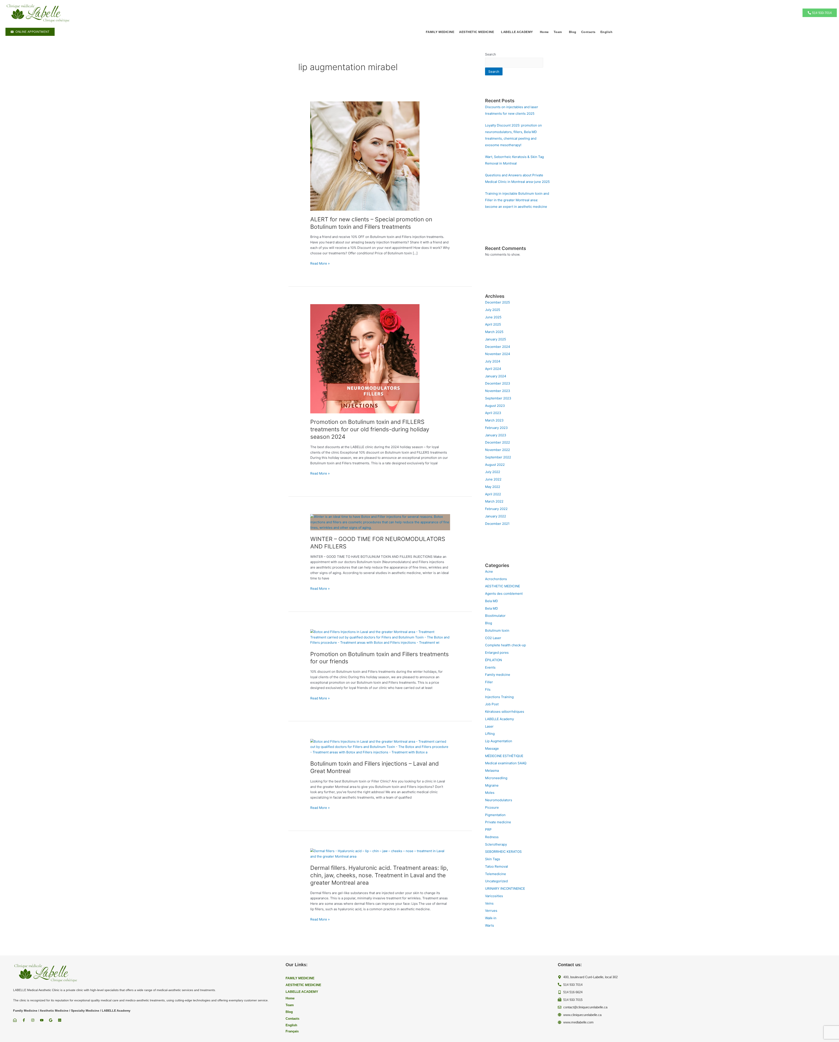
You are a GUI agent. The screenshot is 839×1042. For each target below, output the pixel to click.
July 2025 (492, 310)
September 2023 (498, 398)
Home (544, 32)
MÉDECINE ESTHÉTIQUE (504, 756)
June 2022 (493, 479)
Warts (489, 925)
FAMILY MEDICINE (440, 32)
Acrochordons (496, 579)
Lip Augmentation (498, 741)
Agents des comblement (504, 593)
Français (292, 1031)
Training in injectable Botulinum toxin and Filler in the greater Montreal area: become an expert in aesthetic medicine (517, 200)
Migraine (492, 785)
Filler (489, 682)
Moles (489, 793)
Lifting (490, 734)
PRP (488, 829)
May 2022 (492, 487)
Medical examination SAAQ (505, 763)
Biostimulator (495, 616)
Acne (489, 571)
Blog (572, 32)
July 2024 (492, 361)
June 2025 (493, 317)
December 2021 (497, 524)
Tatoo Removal (496, 866)
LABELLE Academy (499, 719)
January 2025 (495, 339)
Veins (489, 903)
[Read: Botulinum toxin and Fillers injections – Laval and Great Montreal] (380, 747)
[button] (478, 32)
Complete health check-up (505, 645)
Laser (489, 726)
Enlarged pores (497, 652)
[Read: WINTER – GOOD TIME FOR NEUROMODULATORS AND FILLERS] (380, 522)
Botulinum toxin (497, 630)
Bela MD (491, 601)
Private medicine (498, 822)
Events (490, 667)
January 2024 (495, 376)
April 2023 (493, 413)
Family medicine (497, 675)
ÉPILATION (493, 660)
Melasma (492, 770)
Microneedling (496, 778)
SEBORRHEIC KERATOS (503, 852)
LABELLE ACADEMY (517, 32)
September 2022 (498, 457)
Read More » (320, 263)
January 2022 (495, 516)
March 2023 (494, 420)
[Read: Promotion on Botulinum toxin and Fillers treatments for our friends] (380, 637)
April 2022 (493, 494)
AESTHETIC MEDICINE (502, 586)
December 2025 (497, 302)
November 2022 (497, 450)
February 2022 (496, 509)
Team (558, 32)
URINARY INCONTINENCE (505, 888)
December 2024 (497, 347)
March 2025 (494, 332)
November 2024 (497, 354)
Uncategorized (496, 881)
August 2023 (495, 406)
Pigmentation (495, 815)
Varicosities (494, 896)
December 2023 (497, 383)
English (606, 32)
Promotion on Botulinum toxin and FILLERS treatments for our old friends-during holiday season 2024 (369, 429)
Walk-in (490, 918)
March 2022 (494, 501)
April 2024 (493, 369)
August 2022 (495, 465)
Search (490, 54)
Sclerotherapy (496, 844)
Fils (488, 689)
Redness (492, 837)
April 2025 (493, 324)
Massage (492, 748)
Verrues (491, 910)
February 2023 (496, 428)
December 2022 (497, 442)
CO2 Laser (493, 638)
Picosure (492, 807)
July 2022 (492, 472)
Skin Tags (492, 859)
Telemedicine (495, 874)
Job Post (492, 704)
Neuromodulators (498, 800)
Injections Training (499, 697)
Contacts (588, 32)
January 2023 (495, 435)
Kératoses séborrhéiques (504, 711)
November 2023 (497, 391)
